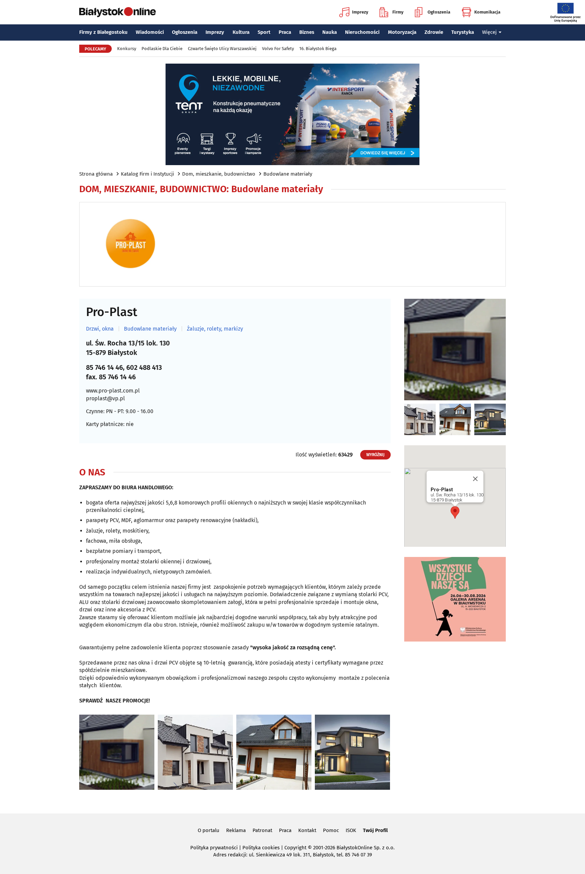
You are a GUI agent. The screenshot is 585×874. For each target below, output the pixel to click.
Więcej (489, 32)
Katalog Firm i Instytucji (147, 174)
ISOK (351, 830)
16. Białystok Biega (318, 48)
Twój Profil (375, 830)
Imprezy (360, 12)
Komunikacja (487, 12)
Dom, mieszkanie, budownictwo (218, 174)
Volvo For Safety (278, 48)
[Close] (475, 479)
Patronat (262, 830)
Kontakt (307, 830)
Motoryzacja (402, 32)
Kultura (241, 32)
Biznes (306, 32)
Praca (285, 32)
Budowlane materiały (287, 174)
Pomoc (331, 830)
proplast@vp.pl (105, 398)
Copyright (295, 848)
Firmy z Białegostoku (103, 32)
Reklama (236, 830)
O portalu (208, 830)
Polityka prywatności (214, 848)
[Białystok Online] (117, 12)
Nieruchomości (362, 32)
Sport (264, 32)
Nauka (329, 32)
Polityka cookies (261, 848)
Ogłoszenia (439, 12)
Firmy (398, 12)
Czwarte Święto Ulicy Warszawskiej (222, 48)
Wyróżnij (375, 454)
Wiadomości (150, 32)
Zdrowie (434, 32)
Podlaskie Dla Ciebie (162, 48)
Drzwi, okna (100, 329)
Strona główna (96, 174)
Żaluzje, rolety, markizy (215, 329)
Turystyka (462, 32)
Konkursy (126, 48)
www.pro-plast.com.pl (113, 390)
